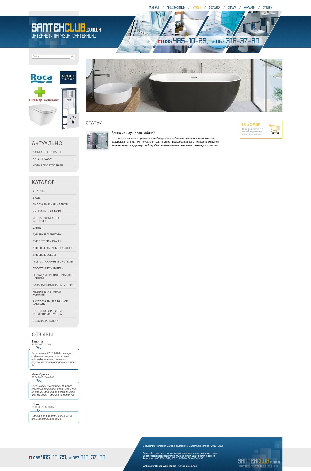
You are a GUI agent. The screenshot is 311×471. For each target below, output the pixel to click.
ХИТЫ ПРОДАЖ (42, 158)
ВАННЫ (37, 227)
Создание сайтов (187, 466)
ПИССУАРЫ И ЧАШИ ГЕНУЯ (50, 204)
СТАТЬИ (197, 8)
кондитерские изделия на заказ (46, 451)
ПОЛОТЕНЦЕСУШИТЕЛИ (48, 268)
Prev (91, 85)
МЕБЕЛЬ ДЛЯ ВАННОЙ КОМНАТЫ (47, 293)
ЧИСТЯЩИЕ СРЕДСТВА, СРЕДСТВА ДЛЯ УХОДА (48, 313)
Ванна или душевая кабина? (133, 133)
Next (277, 85)
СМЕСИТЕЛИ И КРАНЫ (47, 241)
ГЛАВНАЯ (154, 8)
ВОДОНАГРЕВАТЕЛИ (45, 320)
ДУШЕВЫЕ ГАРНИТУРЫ (47, 234)
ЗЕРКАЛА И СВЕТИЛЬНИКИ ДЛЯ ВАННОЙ (53, 277)
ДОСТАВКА (214, 8)
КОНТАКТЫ (249, 8)
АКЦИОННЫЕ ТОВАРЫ (47, 152)
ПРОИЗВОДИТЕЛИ (176, 8)
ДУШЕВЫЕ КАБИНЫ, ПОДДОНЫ (52, 248)
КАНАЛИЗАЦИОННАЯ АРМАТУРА (53, 284)
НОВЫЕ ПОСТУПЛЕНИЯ (48, 165)
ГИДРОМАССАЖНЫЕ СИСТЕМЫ (53, 261)
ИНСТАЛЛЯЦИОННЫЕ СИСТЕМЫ (47, 219)
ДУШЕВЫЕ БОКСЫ (44, 254)
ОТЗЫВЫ (267, 8)
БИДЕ (36, 197)
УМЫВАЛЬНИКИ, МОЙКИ (48, 211)
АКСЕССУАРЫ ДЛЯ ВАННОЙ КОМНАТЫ (50, 303)
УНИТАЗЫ (39, 190)
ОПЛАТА (232, 8)
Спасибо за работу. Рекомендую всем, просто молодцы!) (52, 417)
